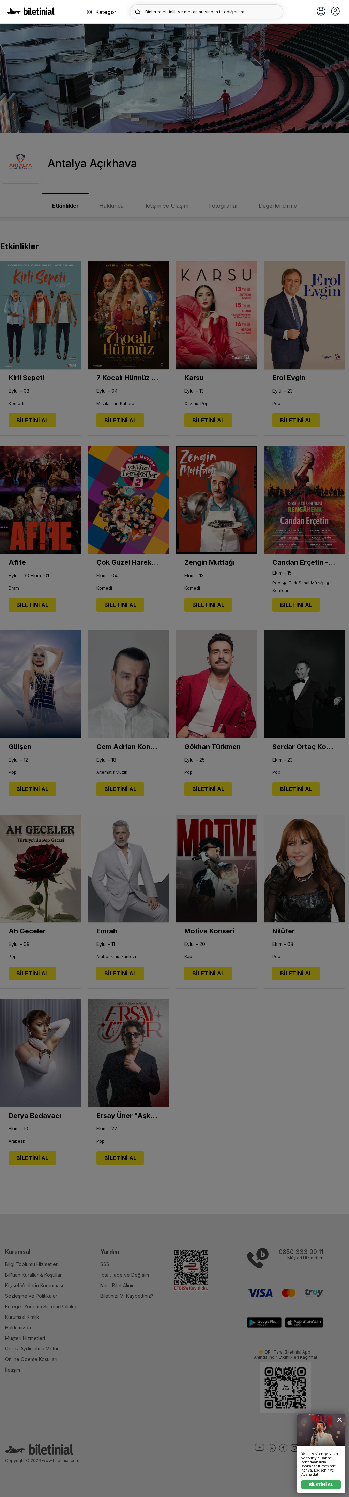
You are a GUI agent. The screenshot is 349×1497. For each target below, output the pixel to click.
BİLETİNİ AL (321, 1484)
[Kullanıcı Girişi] (335, 12)
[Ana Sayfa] (31, 13)
